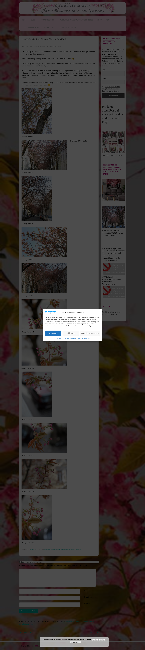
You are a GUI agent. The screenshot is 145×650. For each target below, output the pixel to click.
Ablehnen (71, 333)
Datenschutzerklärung (74, 338)
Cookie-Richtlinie (61, 338)
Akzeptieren (53, 333)
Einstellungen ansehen (90, 333)
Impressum (85, 338)
